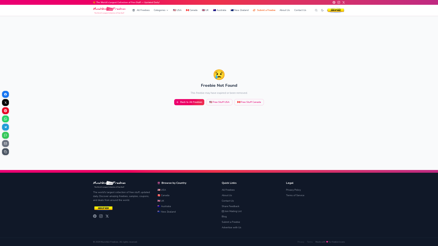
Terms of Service (295, 195)
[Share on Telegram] (5, 127)
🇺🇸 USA (177, 10)
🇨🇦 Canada (191, 10)
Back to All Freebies (191, 102)
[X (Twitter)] (343, 2)
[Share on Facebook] (5, 94)
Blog (224, 216)
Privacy (301, 242)
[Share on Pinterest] (5, 110)
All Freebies (143, 10)
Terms (310, 242)
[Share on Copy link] (5, 151)
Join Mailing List (233, 211)
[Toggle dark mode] (322, 10)
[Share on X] (5, 102)
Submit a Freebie (266, 10)
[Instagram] (338, 2)
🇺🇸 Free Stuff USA (219, 102)
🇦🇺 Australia (219, 10)
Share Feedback (230, 206)
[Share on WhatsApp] (5, 118)
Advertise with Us (231, 227)
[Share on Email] (5, 143)
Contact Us (300, 10)
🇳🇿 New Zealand (240, 10)
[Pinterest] (334, 2)
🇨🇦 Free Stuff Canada (249, 102)
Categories (159, 10)
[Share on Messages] (5, 135)
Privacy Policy (293, 190)
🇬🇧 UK (205, 10)
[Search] (316, 10)
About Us (285, 10)
